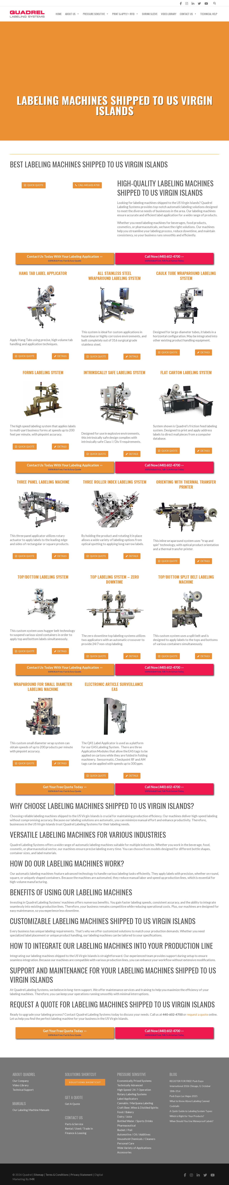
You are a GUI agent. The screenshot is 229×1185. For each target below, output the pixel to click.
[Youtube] (206, 3)
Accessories (124, 1152)
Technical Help (208, 14)
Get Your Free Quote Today (65, 788)
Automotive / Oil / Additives (133, 1134)
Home (59, 14)
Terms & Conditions (57, 1174)
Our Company (21, 1080)
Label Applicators (127, 1098)
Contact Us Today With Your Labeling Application (65, 258)
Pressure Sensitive (94, 14)
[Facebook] (181, 3)
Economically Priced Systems (134, 1080)
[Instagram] (186, 3)
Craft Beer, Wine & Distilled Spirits (137, 1107)
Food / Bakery (125, 1112)
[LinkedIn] (193, 3)
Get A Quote (72, 1103)
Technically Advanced (130, 1085)
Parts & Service (74, 1124)
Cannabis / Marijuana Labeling (135, 1103)
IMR (32, 1179)
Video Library (168, 14)
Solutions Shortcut (85, 1082)
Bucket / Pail (124, 1130)
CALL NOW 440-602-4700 (74, 3)
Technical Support (23, 1089)
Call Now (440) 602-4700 (164, 258)
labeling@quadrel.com (30, 3)
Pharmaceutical (126, 1125)
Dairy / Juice (124, 1116)
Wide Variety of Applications (134, 1147)
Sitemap (38, 1174)
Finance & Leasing (75, 1133)
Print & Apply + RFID (123, 14)
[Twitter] (199, 3)
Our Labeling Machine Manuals (31, 1109)
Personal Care (125, 1143)
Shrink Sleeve (149, 14)
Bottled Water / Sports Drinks (135, 1121)
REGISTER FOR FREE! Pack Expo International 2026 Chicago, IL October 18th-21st (190, 1086)
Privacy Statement (81, 1174)
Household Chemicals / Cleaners (136, 1138)
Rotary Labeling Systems (132, 1094)
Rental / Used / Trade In (79, 1128)
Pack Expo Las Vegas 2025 (184, 1096)
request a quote (197, 1014)
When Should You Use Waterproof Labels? (191, 1121)
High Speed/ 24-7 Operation (134, 1089)
